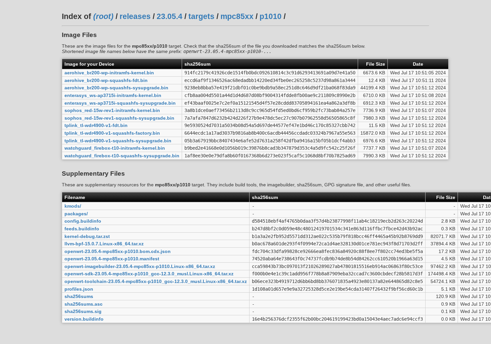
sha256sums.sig (83, 311)
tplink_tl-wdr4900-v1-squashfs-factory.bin (112, 133)
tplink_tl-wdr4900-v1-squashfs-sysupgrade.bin (117, 140)
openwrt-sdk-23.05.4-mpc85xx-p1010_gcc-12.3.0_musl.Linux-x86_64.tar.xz (148, 273)
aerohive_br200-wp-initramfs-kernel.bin (109, 72)
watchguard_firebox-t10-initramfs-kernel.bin (114, 148)
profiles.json (78, 289)
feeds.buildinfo (81, 228)
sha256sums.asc (83, 304)
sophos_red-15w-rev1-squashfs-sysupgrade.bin (119, 118)
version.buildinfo (84, 319)
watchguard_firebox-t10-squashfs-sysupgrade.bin (121, 155)
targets (201, 16)
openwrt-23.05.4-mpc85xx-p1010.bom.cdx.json (117, 251)
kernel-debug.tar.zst (87, 236)
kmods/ (72, 206)
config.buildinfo (82, 221)
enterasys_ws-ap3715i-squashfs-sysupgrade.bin (120, 103)
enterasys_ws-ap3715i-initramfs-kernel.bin (112, 95)
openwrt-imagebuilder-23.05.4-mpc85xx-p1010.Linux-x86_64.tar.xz (139, 266)
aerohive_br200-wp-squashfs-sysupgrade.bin (116, 87)
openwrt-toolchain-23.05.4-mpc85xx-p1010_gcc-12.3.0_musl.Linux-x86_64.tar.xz (155, 281)
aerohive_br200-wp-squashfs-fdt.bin (106, 80)
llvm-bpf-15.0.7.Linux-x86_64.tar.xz (104, 243)
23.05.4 (169, 16)
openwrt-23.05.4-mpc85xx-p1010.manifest (111, 258)
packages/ (76, 213)
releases (135, 16)
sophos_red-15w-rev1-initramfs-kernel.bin (112, 110)
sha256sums (78, 296)
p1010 (271, 16)
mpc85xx (237, 16)
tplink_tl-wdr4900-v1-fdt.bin (96, 125)
